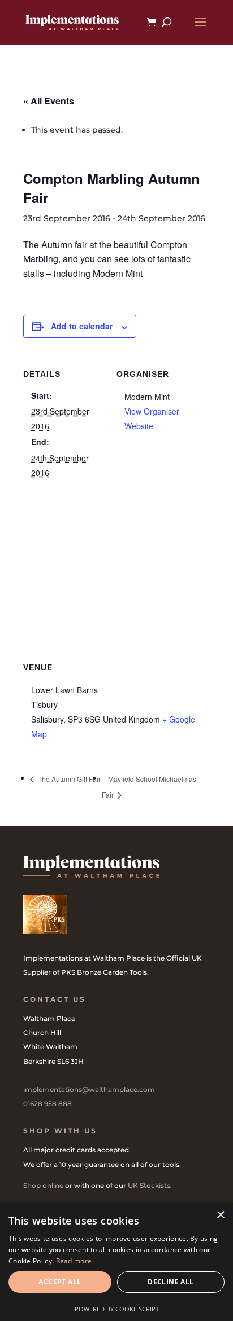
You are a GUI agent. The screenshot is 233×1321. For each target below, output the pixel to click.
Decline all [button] (170, 1282)
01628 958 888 (47, 1103)
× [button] (220, 1215)
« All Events (48, 100)
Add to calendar (82, 326)
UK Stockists (149, 1185)
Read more (74, 1261)
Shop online (43, 1185)
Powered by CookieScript (117, 1309)
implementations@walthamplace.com (89, 1089)
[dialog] (116, 1262)
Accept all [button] (59, 1282)
